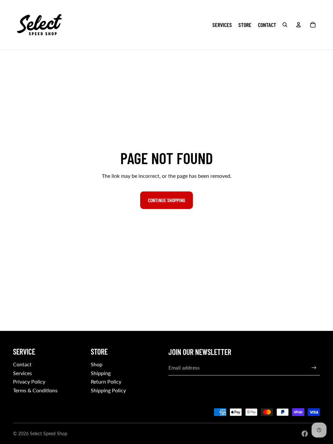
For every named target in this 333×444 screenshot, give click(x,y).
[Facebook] (305, 433)
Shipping (101, 373)
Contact (22, 364)
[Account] (298, 25)
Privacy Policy (29, 381)
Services (22, 373)
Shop (96, 364)
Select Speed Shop (48, 433)
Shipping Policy (108, 390)
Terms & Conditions (35, 390)
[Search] (285, 25)
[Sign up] (314, 368)
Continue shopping (166, 200)
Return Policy (106, 381)
